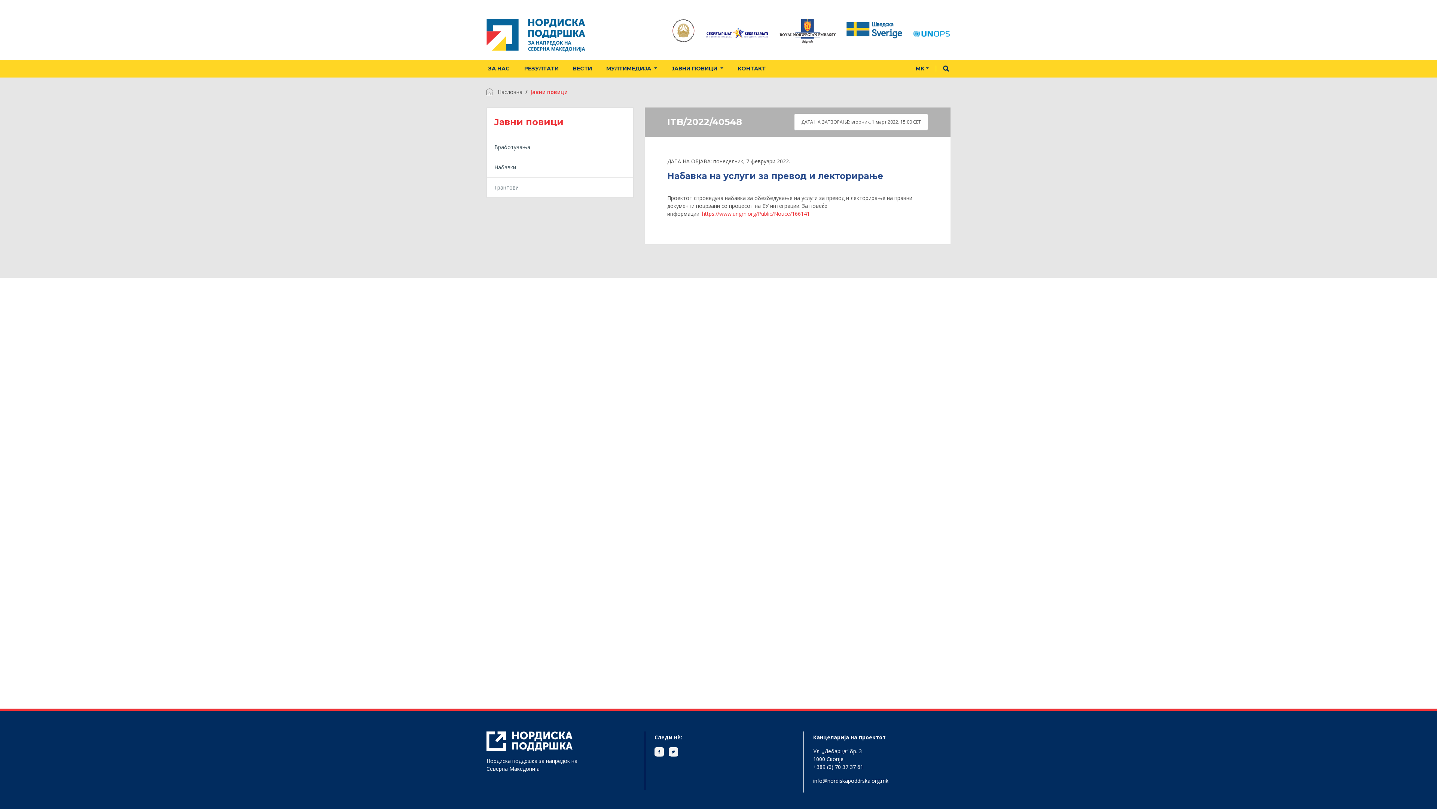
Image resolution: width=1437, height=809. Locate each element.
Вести (582, 68)
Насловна (510, 92)
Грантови (506, 187)
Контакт (752, 68)
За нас (499, 68)
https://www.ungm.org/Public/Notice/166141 (756, 213)
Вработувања (512, 147)
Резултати (541, 68)
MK (920, 68)
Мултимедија (629, 68)
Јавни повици (695, 68)
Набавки (505, 167)
